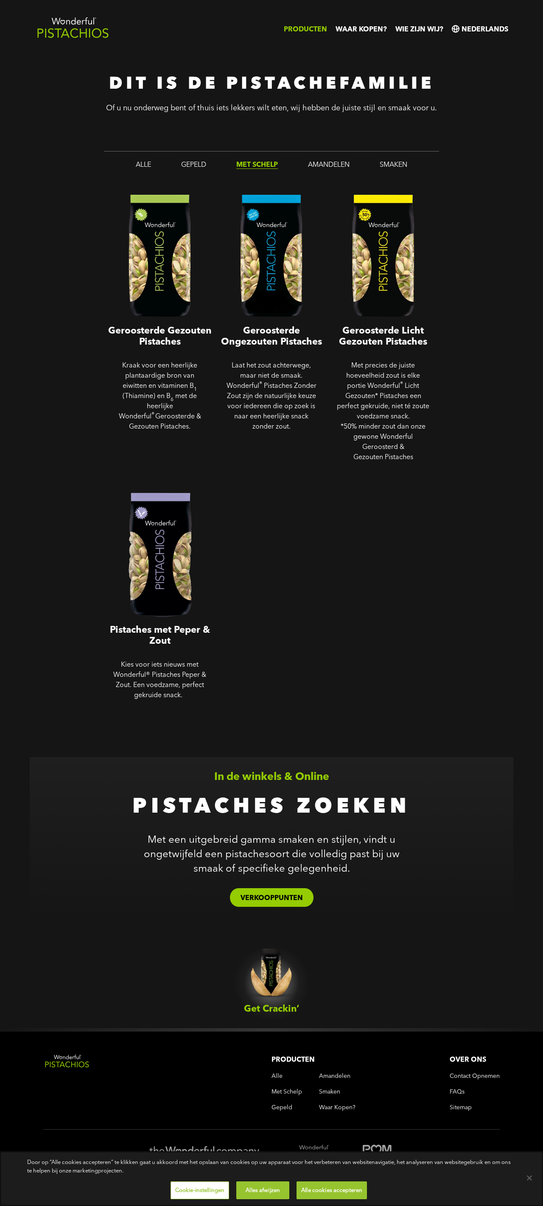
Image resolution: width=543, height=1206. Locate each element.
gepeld (193, 164)
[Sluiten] (529, 1178)
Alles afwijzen (263, 1189)
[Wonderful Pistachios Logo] (73, 36)
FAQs (457, 1091)
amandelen (329, 164)
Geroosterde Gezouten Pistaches (143, 189)
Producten (305, 29)
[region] (271, 1178)
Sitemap (461, 1107)
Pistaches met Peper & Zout (151, 482)
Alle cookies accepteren (331, 1189)
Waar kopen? (361, 29)
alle (143, 164)
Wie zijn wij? (419, 29)
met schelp (257, 164)
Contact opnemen (475, 1076)
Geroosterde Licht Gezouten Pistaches (376, 189)
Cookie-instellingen (199, 1189)
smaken (393, 164)
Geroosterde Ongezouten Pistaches (260, 189)
